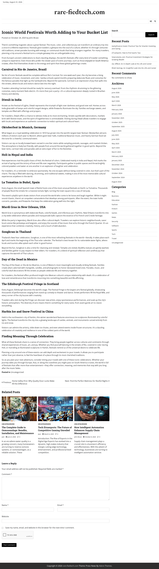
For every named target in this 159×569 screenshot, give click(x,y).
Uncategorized (17, 372)
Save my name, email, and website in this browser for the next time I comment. (39, 527)
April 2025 (116, 148)
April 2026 (116, 101)
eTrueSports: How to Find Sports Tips (126, 53)
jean (39, 434)
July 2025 (115, 135)
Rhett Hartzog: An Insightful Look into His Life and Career (134, 68)
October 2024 (117, 173)
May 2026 (115, 97)
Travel (114, 238)
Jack (3, 437)
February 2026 (117, 109)
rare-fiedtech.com (79, 11)
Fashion (115, 204)
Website (5, 516)
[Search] (155, 21)
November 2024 (118, 169)
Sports (114, 230)
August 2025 (116, 131)
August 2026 (116, 88)
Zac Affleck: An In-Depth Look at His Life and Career (132, 64)
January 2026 (117, 114)
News (114, 217)
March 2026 (116, 105)
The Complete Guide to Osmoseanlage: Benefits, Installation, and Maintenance (18, 430)
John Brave (34, 38)
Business (115, 196)
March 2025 (116, 152)
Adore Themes (105, 566)
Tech (113, 234)
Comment (7, 474)
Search (115, 30)
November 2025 (118, 118)
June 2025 (115, 139)
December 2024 (118, 165)
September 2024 (118, 177)
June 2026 (115, 92)
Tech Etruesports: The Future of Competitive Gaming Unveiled (55, 429)
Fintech (114, 209)
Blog (113, 192)
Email (60, 505)
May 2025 (115, 143)
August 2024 (116, 182)
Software (115, 225)
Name (5, 505)
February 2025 (117, 156)
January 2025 (117, 160)
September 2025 (118, 126)
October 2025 (117, 122)
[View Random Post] (151, 21)
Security (115, 221)
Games (114, 213)
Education (116, 200)
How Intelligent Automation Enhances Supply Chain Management (89, 430)
